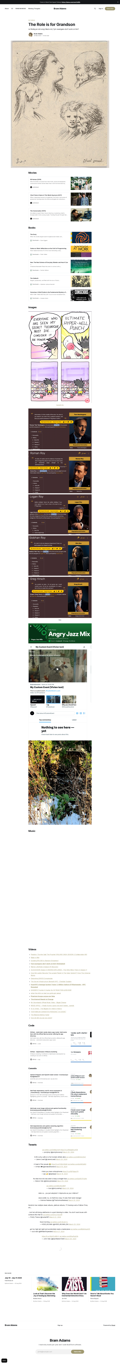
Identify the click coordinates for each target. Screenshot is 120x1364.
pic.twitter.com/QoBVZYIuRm (77, 1179)
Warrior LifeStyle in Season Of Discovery (44, 967)
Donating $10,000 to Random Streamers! (44, 961)
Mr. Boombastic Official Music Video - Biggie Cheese (48, 1002)
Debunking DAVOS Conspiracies (42, 978)
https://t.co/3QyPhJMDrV (50, 1236)
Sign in (101, 8)
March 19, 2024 (61, 1167)
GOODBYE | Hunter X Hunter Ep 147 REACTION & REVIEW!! (51, 990)
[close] (117, 2)
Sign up (60, 1325)
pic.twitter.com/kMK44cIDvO (76, 1157)
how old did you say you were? (41, 1018)
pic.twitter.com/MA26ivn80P (56, 1186)
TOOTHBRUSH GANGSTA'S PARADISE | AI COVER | (48, 1012)
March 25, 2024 (74, 1224)
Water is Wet (35, 957)
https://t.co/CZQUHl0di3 (59, 1164)
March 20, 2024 (68, 1152)
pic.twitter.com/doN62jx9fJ (77, 1164)
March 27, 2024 (58, 1231)
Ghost (113, 1325)
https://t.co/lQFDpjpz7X (70, 1171)
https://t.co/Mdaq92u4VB (69, 1150)
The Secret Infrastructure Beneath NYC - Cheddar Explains (51, 981)
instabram (31, 20)
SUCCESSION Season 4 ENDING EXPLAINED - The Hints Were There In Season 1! (59, 970)
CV (12, 8)
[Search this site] (95, 8)
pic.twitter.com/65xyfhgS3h (69, 1236)
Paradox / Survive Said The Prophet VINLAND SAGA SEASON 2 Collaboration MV (59, 954)
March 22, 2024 (55, 1217)
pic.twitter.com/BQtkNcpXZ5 (80, 1229)
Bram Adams (60, 8)
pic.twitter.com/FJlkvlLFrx (59, 1222)
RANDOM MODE (21, 8)
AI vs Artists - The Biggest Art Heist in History (46, 1009)
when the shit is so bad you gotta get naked (46, 993)
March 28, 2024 (70, 1239)
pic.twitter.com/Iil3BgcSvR (51, 1150)
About (7, 8)
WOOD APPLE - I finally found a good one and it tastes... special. (52, 1005)
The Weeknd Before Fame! (40, 1015)
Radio (4, 1360)
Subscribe (110, 8)
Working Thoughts (34, 8)
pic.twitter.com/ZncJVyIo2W (52, 1215)
